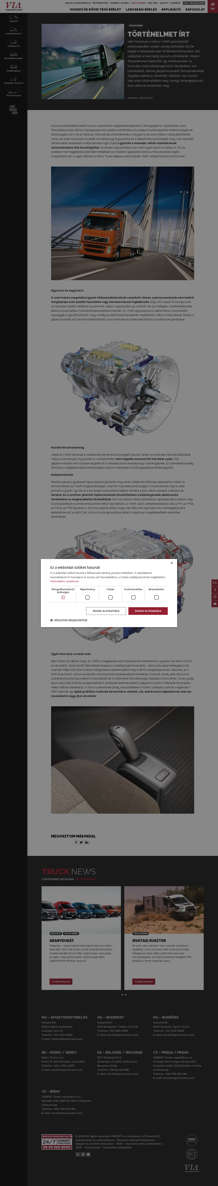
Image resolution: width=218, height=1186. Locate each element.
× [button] (171, 563)
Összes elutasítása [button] (106, 611)
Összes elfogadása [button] (148, 611)
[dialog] (109, 593)
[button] (68, 620)
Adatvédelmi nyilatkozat (64, 581)
